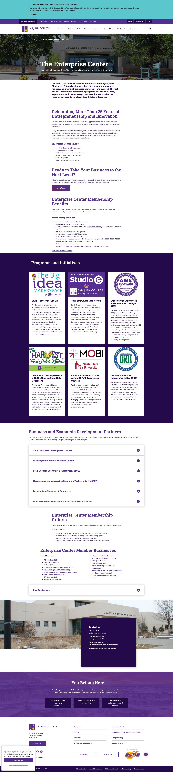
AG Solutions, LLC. (50, 560)
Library (76, 732)
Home (31, 39)
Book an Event (117, 743)
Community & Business (69, 21)
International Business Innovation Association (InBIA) (62, 501)
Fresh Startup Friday (94, 227)
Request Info (139, 21)
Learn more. (33, 14)
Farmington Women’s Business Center (53, 460)
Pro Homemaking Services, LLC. (103, 566)
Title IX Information (81, 769)
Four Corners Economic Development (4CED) (57, 471)
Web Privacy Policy (126, 769)
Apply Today (61, 188)
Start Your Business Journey (62, 250)
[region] (18, 758)
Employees (93, 21)
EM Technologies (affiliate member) (57, 570)
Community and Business (45, 39)
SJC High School (82, 21)
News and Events (118, 727)
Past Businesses (41, 590)
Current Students (43, 21)
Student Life (108, 29)
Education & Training (91, 29)
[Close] (33, 748)
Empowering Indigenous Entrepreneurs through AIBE (124, 303)
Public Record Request (111, 769)
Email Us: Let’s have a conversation (86, 701)
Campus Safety (117, 737)
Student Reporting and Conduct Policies (126, 732)
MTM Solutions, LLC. (99, 563)
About (60, 29)
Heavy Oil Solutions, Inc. (53, 579)
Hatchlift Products (109, 558)
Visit (149, 21)
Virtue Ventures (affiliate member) (104, 575)
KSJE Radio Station (36, 757)
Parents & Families (56, 21)
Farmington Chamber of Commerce (52, 491)
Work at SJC (84, 754)
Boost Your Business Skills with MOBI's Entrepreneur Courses (85, 378)
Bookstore (77, 737)
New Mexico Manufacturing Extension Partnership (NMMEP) (65, 481)
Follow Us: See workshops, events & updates (115, 703)
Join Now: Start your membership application (57, 703)
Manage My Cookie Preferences (18, 765)
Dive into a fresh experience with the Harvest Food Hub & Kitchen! (47, 378)
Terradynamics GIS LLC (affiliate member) (107, 570)
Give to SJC (108, 754)
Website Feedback (139, 769)
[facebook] (37, 752)
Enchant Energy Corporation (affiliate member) (61, 572)
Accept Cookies (18, 760)
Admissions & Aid (73, 29)
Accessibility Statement (95, 769)
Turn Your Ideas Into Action (86, 301)
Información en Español (28, 21)
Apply (130, 21)
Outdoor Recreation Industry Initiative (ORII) (124, 376)
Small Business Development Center (52, 450)
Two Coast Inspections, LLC (102, 573)
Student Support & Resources (128, 29)
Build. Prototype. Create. (45, 301)
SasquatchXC (96, 568)
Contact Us (38, 743)
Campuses (78, 727)
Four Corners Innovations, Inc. (55, 574)
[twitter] (41, 752)
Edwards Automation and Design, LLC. (58, 567)
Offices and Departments (83, 743)
